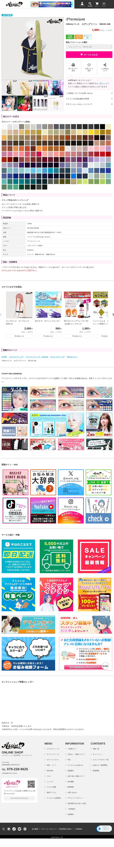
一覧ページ (102, 83)
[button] (1, 315)
